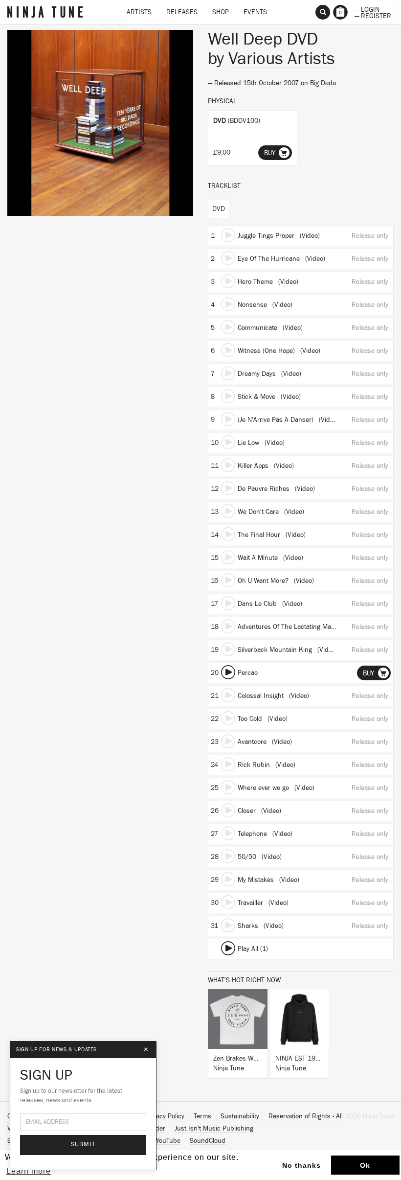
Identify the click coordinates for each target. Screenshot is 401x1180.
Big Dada (323, 83)
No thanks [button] (301, 1165)
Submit (83, 1144)
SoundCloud (207, 1140)
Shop (220, 12)
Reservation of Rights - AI (305, 1116)
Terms (202, 1116)
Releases (182, 12)
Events (255, 12)
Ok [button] (365, 1165)
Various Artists (281, 59)
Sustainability (240, 1116)
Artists (139, 12)
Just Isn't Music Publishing (214, 1128)
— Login (367, 8)
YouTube (168, 1140)
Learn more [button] (28, 1171)
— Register (373, 15)
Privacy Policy (164, 1116)
